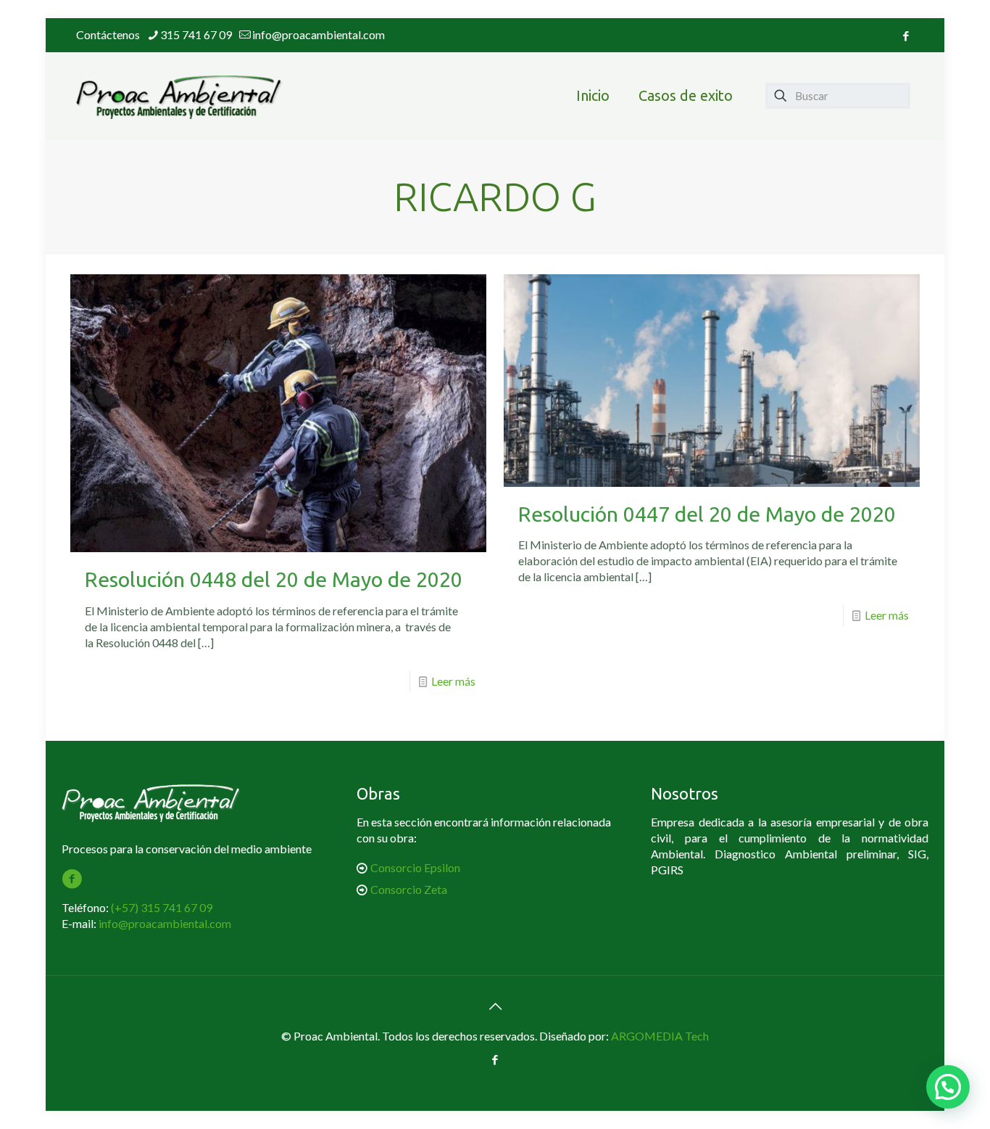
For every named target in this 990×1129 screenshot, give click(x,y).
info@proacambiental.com (318, 34)
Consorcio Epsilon (415, 867)
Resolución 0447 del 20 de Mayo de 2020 (707, 513)
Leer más (453, 681)
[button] (948, 1087)
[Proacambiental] (179, 95)
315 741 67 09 (196, 34)
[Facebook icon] (905, 35)
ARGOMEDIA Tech (660, 1036)
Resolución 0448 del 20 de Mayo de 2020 (273, 579)
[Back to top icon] (495, 1005)
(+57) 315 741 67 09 (161, 907)
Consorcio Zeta (408, 889)
